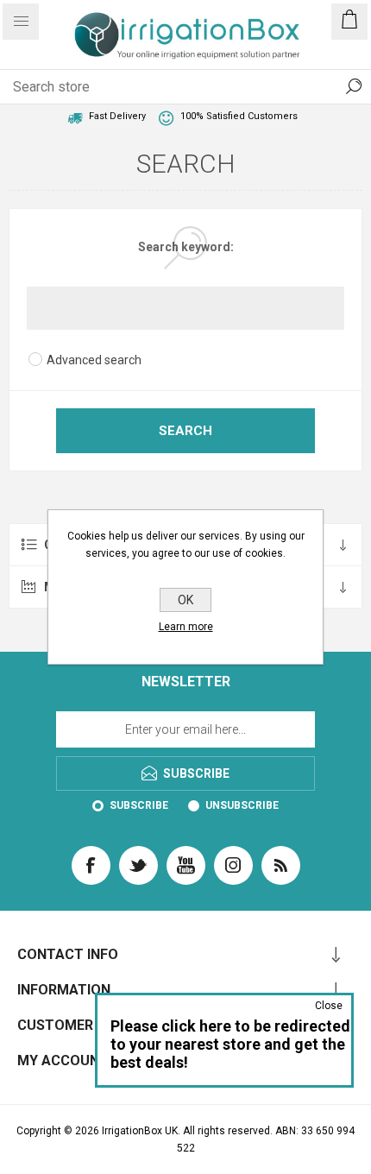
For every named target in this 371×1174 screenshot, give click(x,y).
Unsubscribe (242, 805)
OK (185, 600)
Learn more (186, 627)
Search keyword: (186, 247)
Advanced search (94, 360)
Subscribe (139, 805)
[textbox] (168, 86)
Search (353, 86)
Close (329, 1006)
